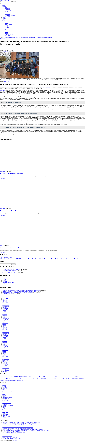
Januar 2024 (4, 330)
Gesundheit (7, 29)
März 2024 (4, 328)
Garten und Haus (8, 28)
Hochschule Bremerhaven (46, 87)
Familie (6, 26)
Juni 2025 (4, 311)
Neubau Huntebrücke (6, 403)
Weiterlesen (2, 178)
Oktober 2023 (5, 334)
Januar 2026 (4, 304)
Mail (5, 81)
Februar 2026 (5, 302)
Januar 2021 (4, 365)
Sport (3, 17)
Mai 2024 (4, 326)
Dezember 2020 (5, 366)
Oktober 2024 (5, 320)
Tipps (46, 378)
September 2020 (5, 370)
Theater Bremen (40, 378)
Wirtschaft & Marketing (9, 34)
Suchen (13, 1)
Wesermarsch (7, 14)
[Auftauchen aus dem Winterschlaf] (21, 207)
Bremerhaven (7, 8)
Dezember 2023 (5, 332)
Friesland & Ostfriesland (10, 15)
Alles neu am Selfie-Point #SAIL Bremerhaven (12, 173)
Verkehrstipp (7, 380)
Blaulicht (4, 18)
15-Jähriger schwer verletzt (7, 293)
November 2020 (5, 368)
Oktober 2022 (5, 347)
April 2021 (4, 362)
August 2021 (5, 360)
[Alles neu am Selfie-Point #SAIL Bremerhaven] (19, 170)
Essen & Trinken (8, 24)
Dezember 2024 (5, 318)
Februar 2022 (5, 356)
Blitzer (12, 376)
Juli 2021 (4, 361)
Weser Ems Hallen (13, 380)
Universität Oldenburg (78, 378)
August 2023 (5, 336)
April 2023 (4, 341)
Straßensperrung (23, 378)
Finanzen (7, 27)
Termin (29, 378)
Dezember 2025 (5, 305)
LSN (68, 376)
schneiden (18, 378)
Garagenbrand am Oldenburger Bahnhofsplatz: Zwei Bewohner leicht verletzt (17, 292)
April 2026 (4, 300)
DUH (30, 376)
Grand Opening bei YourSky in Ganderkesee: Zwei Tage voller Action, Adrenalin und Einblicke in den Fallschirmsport (25, 430)
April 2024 (4, 327)
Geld (11, 109)
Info (56, 376)
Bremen (6, 7)
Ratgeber (15, 378)
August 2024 (5, 323)
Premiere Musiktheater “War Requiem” (10, 437)
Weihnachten (7, 35)
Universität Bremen (67, 378)
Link (7, 81)
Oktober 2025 (5, 307)
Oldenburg (7, 11)
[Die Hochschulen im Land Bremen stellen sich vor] (19, 244)
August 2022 (5, 350)
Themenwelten (5, 21)
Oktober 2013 (5, 371)
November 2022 (5, 346)
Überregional (7, 16)
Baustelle (6, 376)
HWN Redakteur (5, 51)
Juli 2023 (4, 337)
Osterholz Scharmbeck (9, 12)
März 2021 (4, 363)
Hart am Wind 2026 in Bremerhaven (9, 272)
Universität (60, 378)
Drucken (9, 81)
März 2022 (4, 355)
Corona (6, 23)
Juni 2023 (4, 338)
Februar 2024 (5, 329)
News (3, 5)
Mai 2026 (4, 299)
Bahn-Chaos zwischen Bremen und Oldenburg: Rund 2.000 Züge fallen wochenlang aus (19, 291)
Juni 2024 (4, 325)
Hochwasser (53, 376)
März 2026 (4, 301)
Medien (6, 30)
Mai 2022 (4, 353)
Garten (32, 376)
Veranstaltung (2, 380)
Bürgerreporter (5, 19)
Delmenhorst (7, 9)
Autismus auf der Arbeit (7, 436)
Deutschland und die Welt (25, 37)
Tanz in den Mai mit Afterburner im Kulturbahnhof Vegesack (14, 432)
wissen (3, 93)
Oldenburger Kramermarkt (41, 37)
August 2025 (5, 309)
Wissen (22, 380)
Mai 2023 (4, 339)
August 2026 (5, 298)
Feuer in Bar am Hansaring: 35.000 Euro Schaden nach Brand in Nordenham (17, 427)
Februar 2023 (5, 343)
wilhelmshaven (19, 380)
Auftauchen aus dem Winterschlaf (8, 210)
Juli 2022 (4, 351)
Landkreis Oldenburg (9, 10)
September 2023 (5, 335)
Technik (6, 32)
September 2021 (5, 359)
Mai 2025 (4, 313)
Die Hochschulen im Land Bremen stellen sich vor (12, 247)
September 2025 (5, 308)
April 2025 (4, 314)
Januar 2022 (4, 357)
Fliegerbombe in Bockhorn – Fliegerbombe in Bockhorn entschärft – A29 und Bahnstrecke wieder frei (22, 429)
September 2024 (5, 321)
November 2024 (5, 319)
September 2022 (5, 348)
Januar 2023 (4, 344)
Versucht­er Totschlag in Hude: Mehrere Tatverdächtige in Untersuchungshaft (17, 428)
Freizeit (6, 25)
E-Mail (1, 257)
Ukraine (51, 378)
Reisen (6, 33)
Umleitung (55, 378)
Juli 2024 (4, 324)
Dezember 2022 (5, 345)
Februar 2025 (5, 316)
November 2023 (5, 333)
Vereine (3, 20)
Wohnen (4, 417)
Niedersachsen (80, 376)
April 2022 (4, 354)
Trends (49, 378)
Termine (31, 378)
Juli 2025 (4, 310)
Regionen (4, 6)
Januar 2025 (4, 317)
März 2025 (4, 315)
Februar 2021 (5, 364)
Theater (34, 378)
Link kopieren (6, 257)
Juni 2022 (4, 352)
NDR (76, 376)
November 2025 (5, 306)
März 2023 (4, 342)
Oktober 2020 (5, 369)
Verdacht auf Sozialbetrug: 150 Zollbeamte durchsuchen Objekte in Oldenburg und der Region (21, 290)
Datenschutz (14, 440)
